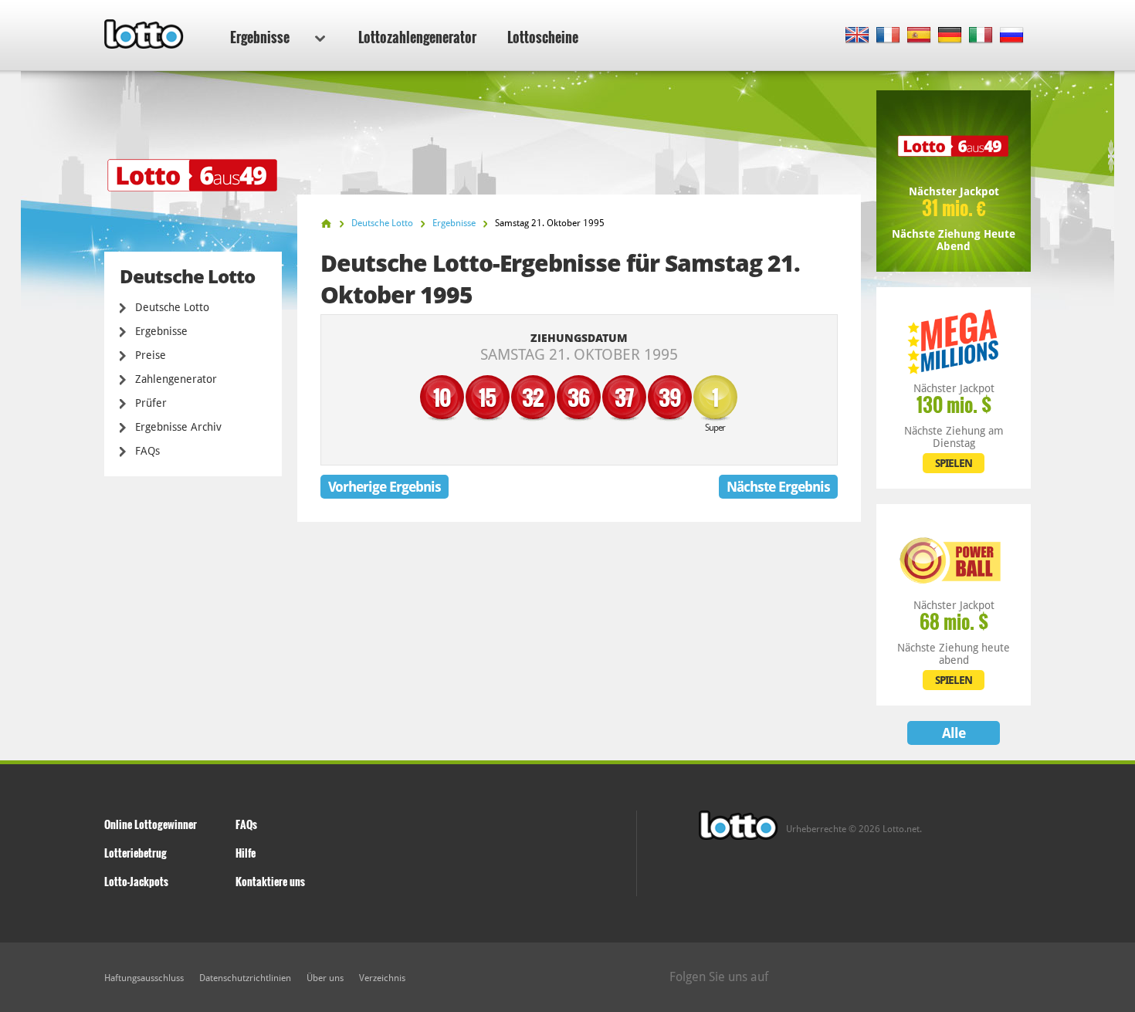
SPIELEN (953, 463)
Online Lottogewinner (150, 824)
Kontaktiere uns (270, 881)
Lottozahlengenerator (417, 37)
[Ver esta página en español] (919, 36)
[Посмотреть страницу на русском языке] (1012, 36)
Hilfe (245, 852)
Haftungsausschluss (144, 978)
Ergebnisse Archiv (178, 427)
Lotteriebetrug (135, 852)
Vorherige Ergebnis (384, 487)
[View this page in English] (857, 36)
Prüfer (151, 403)
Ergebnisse (260, 37)
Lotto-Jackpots (136, 881)
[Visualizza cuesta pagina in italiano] (981, 36)
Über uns (325, 978)
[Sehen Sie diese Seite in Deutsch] (950, 36)
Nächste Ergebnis (778, 487)
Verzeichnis (382, 978)
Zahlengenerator (176, 379)
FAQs (147, 451)
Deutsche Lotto (172, 307)
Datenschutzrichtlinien (245, 978)
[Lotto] (326, 223)
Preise (150, 355)
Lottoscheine (542, 37)
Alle (953, 733)
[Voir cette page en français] (888, 36)
